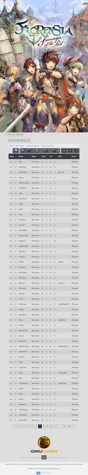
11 (56, 426)
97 (65, 426)
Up (44, 457)
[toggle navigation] (4, 3)
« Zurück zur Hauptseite (14, 134)
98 (70, 426)
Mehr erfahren (46, 473)
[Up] (44, 459)
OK (38, 473)
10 (51, 426)
